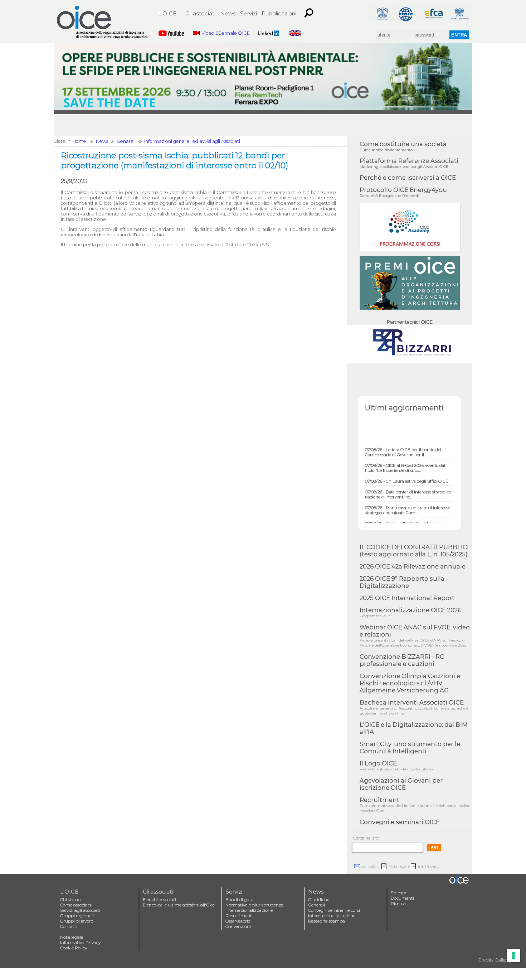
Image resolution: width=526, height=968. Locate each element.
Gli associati (200, 13)
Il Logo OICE (396, 765)
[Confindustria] (382, 13)
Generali (126, 141)
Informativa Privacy (80, 942)
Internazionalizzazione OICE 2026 (410, 612)
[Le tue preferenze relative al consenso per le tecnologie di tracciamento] (513, 955)
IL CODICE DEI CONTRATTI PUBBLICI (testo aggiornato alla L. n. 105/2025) (414, 550)
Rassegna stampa (326, 921)
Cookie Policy (73, 947)
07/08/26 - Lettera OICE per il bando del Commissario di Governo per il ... (403, 444)
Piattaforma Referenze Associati (409, 163)
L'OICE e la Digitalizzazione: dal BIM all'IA (414, 728)
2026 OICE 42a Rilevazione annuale (413, 566)
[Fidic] (408, 13)
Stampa (399, 892)
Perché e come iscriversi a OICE (408, 177)
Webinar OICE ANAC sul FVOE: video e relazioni (415, 636)
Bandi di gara (239, 899)
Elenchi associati (159, 899)
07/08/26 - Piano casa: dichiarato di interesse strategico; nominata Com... (407, 502)
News (227, 13)
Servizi (248, 13)
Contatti (369, 866)
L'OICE (167, 13)
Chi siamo (70, 899)
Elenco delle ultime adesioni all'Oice (179, 905)
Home (79, 141)
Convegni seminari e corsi (334, 910)
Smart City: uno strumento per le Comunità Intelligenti (410, 747)
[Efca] (434, 13)
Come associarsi (76, 905)
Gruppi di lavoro (76, 921)
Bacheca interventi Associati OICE (414, 707)
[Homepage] (102, 22)
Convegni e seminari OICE (400, 822)
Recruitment (415, 804)
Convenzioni (238, 926)
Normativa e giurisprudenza (254, 905)
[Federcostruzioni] (459, 13)
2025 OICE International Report (407, 597)
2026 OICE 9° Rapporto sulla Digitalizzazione (402, 582)
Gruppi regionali (77, 915)
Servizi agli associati (80, 910)
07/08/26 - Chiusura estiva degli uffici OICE (406, 473)
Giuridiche (318, 899)
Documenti (402, 898)
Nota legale (399, 866)
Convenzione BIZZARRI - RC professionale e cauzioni (402, 660)
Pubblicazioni (279, 13)
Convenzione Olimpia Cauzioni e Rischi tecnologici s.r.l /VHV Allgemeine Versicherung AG (410, 683)
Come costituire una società (403, 146)
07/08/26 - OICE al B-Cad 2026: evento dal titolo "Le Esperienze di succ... (405, 460)
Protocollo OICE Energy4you (403, 192)
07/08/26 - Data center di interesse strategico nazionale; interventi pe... (408, 486)
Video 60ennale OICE (225, 33)
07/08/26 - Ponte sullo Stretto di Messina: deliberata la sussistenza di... (404, 518)
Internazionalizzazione (249, 910)
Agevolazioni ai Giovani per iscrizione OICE (401, 784)
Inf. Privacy (428, 866)
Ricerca (398, 903)
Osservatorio (237, 921)
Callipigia (505, 960)
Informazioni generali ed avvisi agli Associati (192, 141)
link (230, 197)
